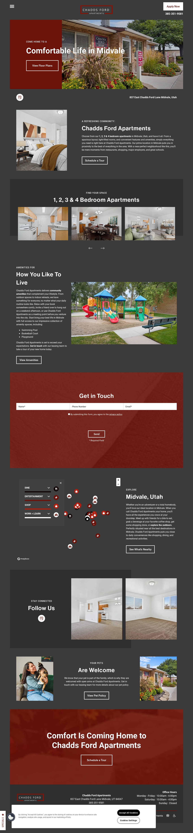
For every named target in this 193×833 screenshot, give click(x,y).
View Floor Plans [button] (42, 65)
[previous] (90, 248)
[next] (103, 248)
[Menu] (12, 6)
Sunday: (163, 803)
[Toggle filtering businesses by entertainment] (56, 497)
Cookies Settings (128, 820)
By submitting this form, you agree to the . (97, 414)
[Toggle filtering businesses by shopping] (56, 506)
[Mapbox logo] (23, 558)
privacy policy (115, 414)
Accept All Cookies (128, 812)
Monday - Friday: (146, 795)
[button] (173, 6)
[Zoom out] (118, 484)
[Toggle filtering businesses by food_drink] (56, 488)
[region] (69, 519)
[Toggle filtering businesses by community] (56, 514)
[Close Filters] (60, 483)
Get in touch (36, 345)
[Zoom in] (118, 480)
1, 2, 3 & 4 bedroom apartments (115, 136)
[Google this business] (19, 97)
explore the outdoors (161, 524)
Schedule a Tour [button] (96, 760)
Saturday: (150, 799)
